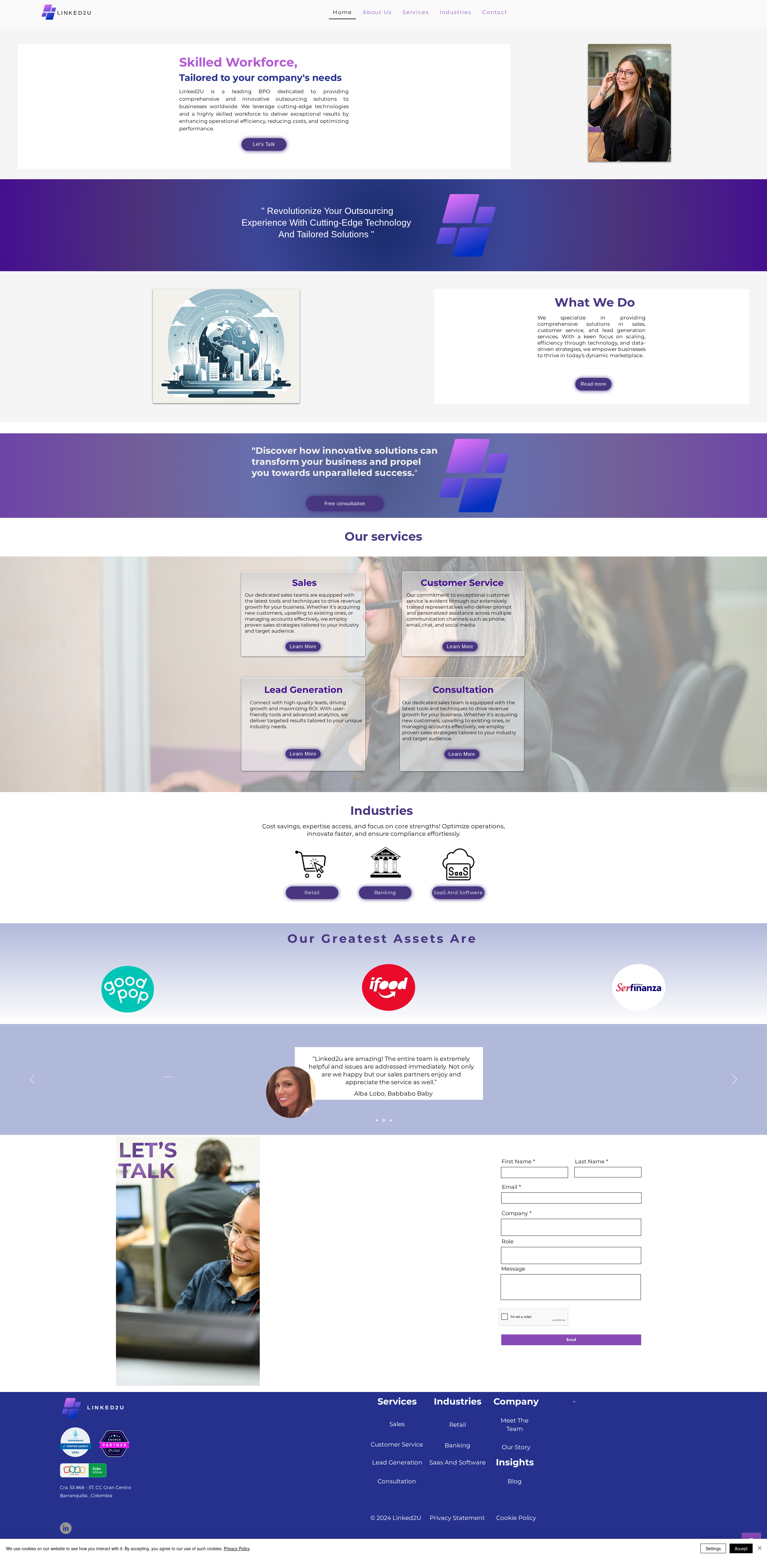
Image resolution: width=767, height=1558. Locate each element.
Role (508, 1241)
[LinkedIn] (66, 1528)
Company (515, 1213)
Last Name (590, 1161)
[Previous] (32, 225)
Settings (713, 1548)
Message (513, 1269)
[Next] (734, 225)
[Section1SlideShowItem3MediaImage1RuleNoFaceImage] (391, 1120)
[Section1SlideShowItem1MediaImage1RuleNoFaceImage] (380, 256)
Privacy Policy (237, 1548)
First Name (517, 1161)
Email (509, 1187)
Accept (741, 1548)
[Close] (759, 1548)
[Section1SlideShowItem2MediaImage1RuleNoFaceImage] (387, 256)
